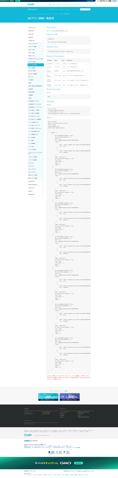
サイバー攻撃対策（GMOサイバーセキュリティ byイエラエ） (41, 447)
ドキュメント (32, 9)
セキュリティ (50, 474)
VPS (54, 4)
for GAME (58, 4)
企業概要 (81, 431)
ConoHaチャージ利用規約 (42, 430)
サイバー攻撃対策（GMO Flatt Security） (58, 447)
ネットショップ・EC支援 (37, 474)
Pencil (68, 4)
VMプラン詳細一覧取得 (65, 14)
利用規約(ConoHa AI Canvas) (77, 430)
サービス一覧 (74, 4)
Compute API (56, 14)
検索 (89, 9)
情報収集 (66, 474)
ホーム (29, 14)
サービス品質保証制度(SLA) (53, 431)
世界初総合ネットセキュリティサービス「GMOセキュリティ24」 (34, 446)
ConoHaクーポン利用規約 (52, 430)
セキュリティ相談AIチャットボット (67, 446)
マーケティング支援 (57, 474)
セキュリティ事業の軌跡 (76, 447)
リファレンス (68, 9)
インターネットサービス (28, 474)
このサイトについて (53, 9)
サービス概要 (86, 431)
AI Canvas (63, 4)
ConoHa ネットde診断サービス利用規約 (65, 430)
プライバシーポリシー (68, 431)
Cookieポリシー (76, 431)
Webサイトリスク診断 (56, 446)
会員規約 (25, 430)
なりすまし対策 (68, 447)
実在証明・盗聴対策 (27, 447)
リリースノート (75, 9)
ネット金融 (71, 474)
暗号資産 (75, 474)
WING (50, 4)
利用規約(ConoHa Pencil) (87, 430)
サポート (80, 4)
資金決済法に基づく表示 (44, 431)
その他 (86, 474)
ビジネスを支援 (44, 474)
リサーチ (62, 474)
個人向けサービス (81, 474)
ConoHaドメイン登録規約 (32, 430)
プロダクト (61, 9)
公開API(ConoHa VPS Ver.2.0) (45, 14)
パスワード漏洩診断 (49, 446)
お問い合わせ (61, 431)
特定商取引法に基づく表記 (34, 431)
